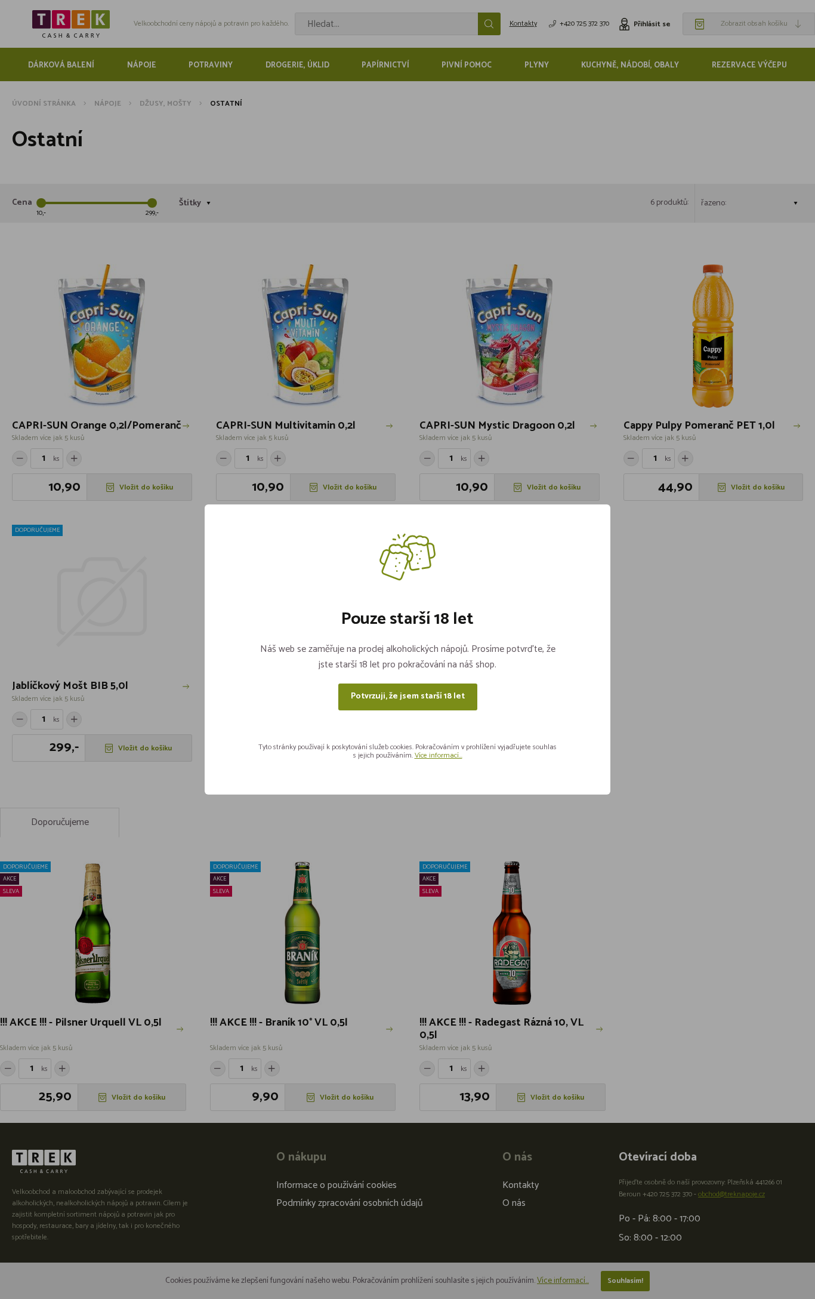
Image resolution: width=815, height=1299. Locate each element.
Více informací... (438, 755)
